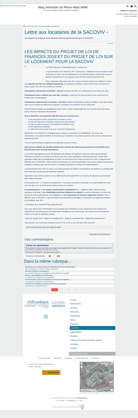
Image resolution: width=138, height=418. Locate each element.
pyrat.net (62, 400)
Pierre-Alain (110, 43)
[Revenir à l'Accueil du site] (24, 26)
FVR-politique (38, 302)
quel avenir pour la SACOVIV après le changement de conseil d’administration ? (50, 267)
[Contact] (132, 6)
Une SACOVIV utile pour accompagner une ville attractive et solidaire (47, 273)
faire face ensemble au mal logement (37, 271)
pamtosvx (58, 305)
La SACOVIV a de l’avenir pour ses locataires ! (40, 277)
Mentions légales (82, 398)
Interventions (58, 302)
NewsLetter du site (82, 358)
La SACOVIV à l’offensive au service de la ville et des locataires (45, 284)
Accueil (73, 300)
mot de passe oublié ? (52, 252)
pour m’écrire (53, 372)
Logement (29, 26)
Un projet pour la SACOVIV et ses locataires (39, 282)
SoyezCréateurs (72, 400)
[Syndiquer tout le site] (82, 407)
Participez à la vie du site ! (127, 412)
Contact (73, 348)
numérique (44, 306)
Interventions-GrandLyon (38, 304)
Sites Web (57, 358)
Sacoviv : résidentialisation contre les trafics (39, 275)
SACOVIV (36, 26)
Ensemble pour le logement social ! (36, 286)
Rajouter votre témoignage (100, 234)
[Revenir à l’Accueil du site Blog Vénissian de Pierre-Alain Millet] (15, 14)
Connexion (29, 252)
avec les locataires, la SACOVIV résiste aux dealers (41, 269)
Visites (45, 308)
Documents (68, 358)
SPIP (81, 400)
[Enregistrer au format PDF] (107, 32)
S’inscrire (38, 252)
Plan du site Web (44, 358)
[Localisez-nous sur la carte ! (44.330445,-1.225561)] (46, 317)
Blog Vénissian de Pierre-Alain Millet (63, 8)
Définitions (95, 358)
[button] (128, 6)
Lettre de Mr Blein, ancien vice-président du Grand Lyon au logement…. (48, 279)
